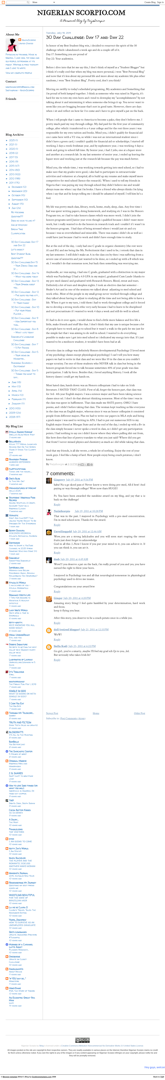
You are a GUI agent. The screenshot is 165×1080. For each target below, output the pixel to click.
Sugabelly (14, 557)
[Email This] (79, 464)
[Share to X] (85, 464)
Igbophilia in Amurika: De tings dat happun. (21, 792)
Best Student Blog (20, 253)
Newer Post (52, 713)
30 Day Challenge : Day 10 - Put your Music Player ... (25, 310)
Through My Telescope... (21, 712)
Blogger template (10, 1077)
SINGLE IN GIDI (17, 691)
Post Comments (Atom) (72, 718)
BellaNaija (15, 441)
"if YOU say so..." (17, 978)
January (16, 403)
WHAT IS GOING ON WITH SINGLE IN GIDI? (22, 695)
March (16, 395)
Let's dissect (17, 249)
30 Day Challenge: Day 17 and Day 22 (24, 243)
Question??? (17, 216)
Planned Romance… (19, 949)
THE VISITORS (16, 831)
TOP (162, 1077)
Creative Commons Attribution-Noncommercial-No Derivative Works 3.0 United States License (102, 1046)
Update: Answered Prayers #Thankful (23, 936)
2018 (12, 153)
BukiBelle (14, 741)
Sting (41, 1046)
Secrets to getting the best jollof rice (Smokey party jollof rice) (23, 650)
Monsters (14, 981)
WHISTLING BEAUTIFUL (22, 895)
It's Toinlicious (16, 671)
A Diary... (14, 819)
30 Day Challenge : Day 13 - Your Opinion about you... (25, 284)
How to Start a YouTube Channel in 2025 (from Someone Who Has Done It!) (23, 548)
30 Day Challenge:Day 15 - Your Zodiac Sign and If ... (24, 266)
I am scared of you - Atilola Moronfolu (19, 586)
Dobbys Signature (18, 644)
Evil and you (15, 637)
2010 (12, 408)
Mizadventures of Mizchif (22, 488)
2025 (12, 140)
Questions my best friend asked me (21, 886)
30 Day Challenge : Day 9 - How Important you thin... (24, 321)
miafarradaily (16, 681)
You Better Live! (17, 744)
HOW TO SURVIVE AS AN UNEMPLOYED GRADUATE (22, 924)
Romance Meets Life (19, 595)
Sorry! (12, 715)
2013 (12, 174)
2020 (12, 148)
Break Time (17, 229)
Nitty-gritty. (16, 622)
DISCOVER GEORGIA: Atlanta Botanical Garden (23, 534)
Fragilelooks (16, 829)
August (16, 203)
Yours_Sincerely (17, 919)
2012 (12, 178)
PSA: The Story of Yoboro (22, 990)
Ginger (58, 598)
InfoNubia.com (16, 567)
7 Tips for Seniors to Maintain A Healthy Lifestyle (19, 600)
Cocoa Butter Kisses (20, 810)
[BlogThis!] (82, 464)
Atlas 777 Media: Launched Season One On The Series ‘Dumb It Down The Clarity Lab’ (23, 448)
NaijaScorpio (29, 39)
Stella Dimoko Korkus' (21, 431)
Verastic (13, 515)
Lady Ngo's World (18, 610)
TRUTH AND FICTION (20, 722)
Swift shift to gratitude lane (21, 777)
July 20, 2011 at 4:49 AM (74, 559)
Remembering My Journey (22, 882)
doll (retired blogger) (67, 629)
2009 (12, 412)
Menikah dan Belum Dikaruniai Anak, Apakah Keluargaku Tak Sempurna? (23, 573)
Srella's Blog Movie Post (22, 434)
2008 (12, 416)
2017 (12, 157)
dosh (57, 559)
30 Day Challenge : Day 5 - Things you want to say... (24, 374)
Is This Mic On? (16, 481)
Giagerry (59, 480)
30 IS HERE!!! (16, 812)
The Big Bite (15, 706)
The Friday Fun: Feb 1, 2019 (22, 684)
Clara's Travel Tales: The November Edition (22, 911)
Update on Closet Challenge (18, 960)
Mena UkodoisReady (19, 634)
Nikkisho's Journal (18, 873)
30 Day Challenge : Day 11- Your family (23, 301)
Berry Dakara (17, 530)
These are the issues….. (20, 471)
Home (96, 713)
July (14, 208)
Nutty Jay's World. (19, 848)
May (14, 386)
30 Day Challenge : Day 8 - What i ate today (24, 330)
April (15, 390)
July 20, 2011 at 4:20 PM (77, 598)
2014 (12, 169)
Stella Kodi (61, 646)
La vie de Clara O (18, 907)
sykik (11, 838)
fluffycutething (17, 468)
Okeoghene (14, 956)
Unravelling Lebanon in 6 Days (22, 663)
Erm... (11, 674)
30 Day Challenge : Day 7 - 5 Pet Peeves (24, 346)
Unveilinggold (63, 531)
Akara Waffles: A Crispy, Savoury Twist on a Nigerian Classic (22, 505)
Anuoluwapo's (16, 968)
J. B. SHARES (16, 773)
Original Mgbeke (18, 760)
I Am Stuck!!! (15, 851)
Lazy (11, 1002)
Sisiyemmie (14, 542)
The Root (13, 822)
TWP (11, 800)
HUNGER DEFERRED (19, 462)
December (17, 186)
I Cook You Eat (16, 703)
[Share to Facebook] (88, 464)
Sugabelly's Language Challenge (22, 338)
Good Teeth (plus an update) (23, 725)
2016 (12, 161)
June (14, 382)
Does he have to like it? (23, 220)
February (17, 399)
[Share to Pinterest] (91, 464)
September (18, 199)
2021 (12, 144)
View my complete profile (19, 72)
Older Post (139, 713)
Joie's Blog (14, 478)
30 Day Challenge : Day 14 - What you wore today (25, 275)
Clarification (18, 233)
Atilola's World (17, 582)
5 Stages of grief (18, 754)
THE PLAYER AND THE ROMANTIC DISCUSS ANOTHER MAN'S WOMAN (22, 863)
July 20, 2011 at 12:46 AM (87, 531)
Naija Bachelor (17, 857)
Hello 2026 (15, 490)
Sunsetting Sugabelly (19, 560)
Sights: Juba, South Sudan (22, 803)
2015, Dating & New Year (21, 875)
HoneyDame (15, 988)
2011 (11, 182)
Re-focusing (17, 212)
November (17, 191)
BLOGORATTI (16, 732)
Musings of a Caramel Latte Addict (21, 946)
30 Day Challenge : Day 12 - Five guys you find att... (25, 293)
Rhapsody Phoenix (18, 459)
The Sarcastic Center (20, 751)
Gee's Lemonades (18, 932)
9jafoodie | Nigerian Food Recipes (22, 499)
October (16, 195)
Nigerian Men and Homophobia (18, 765)
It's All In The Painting (21, 734)
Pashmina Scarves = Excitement (22, 364)
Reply (57, 504)
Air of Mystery (19, 224)
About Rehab (15, 971)
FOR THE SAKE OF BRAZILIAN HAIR (18, 899)
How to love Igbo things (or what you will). (23, 787)
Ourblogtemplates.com (42, 1077)
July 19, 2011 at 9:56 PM (79, 480)
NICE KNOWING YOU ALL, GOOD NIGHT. (22, 626)
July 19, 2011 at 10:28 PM (89, 511)
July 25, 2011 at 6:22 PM (82, 646)
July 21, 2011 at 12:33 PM (95, 629)
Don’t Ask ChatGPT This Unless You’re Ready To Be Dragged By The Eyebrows (22, 521)
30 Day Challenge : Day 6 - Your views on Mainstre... (24, 355)
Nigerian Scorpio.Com (81, 12)
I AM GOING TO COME (20, 841)
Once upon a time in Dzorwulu (19, 614)
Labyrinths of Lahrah (21, 659)
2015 (12, 165)
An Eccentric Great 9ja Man (22, 999)
